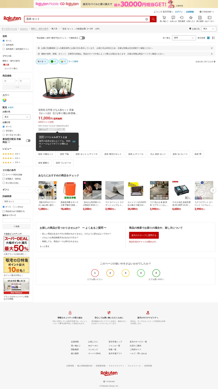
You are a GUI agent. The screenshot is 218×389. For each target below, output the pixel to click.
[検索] (153, 19)
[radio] (4, 41)
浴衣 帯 (198, 154)
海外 (12, 107)
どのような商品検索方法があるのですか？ (60, 237)
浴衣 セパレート (180, 154)
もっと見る (44, 246)
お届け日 (6, 122)
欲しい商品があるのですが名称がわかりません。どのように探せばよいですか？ (76, 234)
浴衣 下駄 (64, 154)
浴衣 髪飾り (43, 163)
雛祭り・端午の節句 (39, 29)
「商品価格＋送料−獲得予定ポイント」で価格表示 (56, 38)
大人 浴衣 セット (158, 154)
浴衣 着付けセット (113, 154)
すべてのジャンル (9, 29)
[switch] (28, 140)
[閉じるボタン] (212, 48)
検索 (17, 87)
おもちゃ (24, 29)
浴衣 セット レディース (87, 154)
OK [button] (73, 141)
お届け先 (6, 112)
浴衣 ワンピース (63, 163)
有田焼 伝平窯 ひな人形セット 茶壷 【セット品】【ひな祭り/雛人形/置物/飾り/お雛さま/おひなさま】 (57, 113)
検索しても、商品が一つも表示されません (60, 241)
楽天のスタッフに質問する (144, 235)
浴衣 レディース (135, 154)
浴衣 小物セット (45, 154)
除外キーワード (9, 215)
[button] (206, 12)
